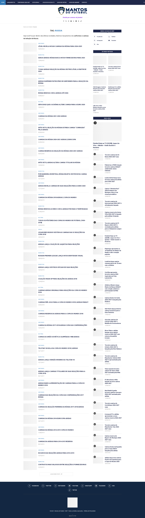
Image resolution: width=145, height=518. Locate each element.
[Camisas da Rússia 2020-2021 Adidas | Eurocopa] (30, 140)
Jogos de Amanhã (74, 2)
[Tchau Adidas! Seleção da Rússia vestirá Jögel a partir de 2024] (30, 70)
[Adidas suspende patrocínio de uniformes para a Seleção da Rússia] (30, 82)
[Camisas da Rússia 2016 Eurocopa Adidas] (30, 419)
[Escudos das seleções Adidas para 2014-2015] (30, 454)
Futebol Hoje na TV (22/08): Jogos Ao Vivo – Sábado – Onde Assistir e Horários (99, 69)
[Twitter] (66, 21)
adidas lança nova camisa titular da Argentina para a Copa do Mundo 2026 (113, 459)
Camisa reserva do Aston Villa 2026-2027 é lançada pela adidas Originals (113, 214)
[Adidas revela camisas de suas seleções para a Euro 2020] (30, 186)
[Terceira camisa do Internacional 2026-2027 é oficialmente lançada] (98, 203)
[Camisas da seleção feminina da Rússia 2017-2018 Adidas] (30, 407)
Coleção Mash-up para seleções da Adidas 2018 (57, 279)
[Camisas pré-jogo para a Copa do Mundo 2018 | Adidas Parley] (30, 303)
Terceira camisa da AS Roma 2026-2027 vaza (114, 67)
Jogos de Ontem (61, 2)
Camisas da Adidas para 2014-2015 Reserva (55, 441)
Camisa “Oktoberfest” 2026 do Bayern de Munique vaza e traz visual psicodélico (112, 191)
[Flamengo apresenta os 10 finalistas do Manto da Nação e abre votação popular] (98, 251)
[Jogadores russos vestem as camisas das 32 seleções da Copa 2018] (30, 233)
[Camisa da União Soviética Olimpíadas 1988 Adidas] (30, 337)
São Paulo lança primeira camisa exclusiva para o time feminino (113, 310)
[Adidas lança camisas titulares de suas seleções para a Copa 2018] (30, 372)
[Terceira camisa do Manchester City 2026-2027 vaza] (98, 427)
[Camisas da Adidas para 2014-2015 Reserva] (30, 442)
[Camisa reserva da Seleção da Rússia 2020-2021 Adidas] (30, 151)
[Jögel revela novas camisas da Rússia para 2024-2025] (30, 47)
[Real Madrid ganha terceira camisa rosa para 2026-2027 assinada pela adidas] (98, 393)
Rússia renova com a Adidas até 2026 (53, 93)
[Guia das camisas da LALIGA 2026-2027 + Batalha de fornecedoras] (98, 322)
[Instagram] (68, 21)
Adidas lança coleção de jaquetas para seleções (59, 244)
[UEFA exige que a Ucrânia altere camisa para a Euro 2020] (30, 105)
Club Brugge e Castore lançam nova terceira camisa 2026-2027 (99, 88)
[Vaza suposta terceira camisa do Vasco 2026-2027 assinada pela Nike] (98, 371)
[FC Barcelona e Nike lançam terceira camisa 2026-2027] (98, 382)
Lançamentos (11, 2)
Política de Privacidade (89, 511)
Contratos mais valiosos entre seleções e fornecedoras (62, 464)
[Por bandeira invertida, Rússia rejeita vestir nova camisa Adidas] (30, 175)
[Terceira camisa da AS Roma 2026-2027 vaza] (115, 60)
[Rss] (78, 21)
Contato (84, 2)
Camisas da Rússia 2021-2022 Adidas (52, 116)
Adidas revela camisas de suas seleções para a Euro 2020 (61, 186)
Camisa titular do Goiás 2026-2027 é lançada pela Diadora (113, 299)
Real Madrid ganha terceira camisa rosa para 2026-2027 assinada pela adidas (113, 393)
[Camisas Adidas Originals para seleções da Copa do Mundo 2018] (30, 291)
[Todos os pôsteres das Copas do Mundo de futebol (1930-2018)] (30, 221)
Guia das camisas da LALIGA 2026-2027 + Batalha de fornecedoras (113, 321)
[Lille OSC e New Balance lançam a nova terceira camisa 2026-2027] (99, 99)
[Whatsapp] (73, 21)
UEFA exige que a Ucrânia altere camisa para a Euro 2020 (61, 104)
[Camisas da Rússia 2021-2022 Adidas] (30, 117)
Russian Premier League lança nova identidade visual (60, 255)
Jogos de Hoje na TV (48, 2)
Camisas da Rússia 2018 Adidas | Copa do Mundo (57, 197)
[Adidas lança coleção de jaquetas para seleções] (30, 245)
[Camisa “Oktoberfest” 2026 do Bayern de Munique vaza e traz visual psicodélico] (98, 191)
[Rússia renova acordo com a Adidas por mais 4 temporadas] (30, 209)
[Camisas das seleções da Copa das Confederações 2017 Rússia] (30, 396)
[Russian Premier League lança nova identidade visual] (30, 256)
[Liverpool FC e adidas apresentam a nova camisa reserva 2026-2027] (98, 416)
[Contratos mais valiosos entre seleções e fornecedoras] (30, 465)
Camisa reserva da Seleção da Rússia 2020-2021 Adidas (60, 151)
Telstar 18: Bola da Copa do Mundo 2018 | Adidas (58, 348)
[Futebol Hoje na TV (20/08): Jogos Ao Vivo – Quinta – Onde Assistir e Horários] (98, 238)
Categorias (35, 2)
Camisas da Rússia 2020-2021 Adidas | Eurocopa (57, 139)
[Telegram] (76, 21)
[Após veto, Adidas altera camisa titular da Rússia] (30, 163)
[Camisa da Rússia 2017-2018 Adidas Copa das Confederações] (30, 326)
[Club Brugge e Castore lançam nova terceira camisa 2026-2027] (99, 80)
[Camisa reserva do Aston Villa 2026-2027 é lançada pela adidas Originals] (98, 214)
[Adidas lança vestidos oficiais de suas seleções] (30, 268)
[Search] (144, 2)
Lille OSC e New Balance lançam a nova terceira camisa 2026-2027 (99, 108)
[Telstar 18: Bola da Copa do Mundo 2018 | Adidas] (30, 349)
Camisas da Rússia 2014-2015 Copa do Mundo (56, 430)
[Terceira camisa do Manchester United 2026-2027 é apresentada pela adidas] (98, 358)
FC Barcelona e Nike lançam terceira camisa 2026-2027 (112, 381)
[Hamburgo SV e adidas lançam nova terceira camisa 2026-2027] (115, 80)
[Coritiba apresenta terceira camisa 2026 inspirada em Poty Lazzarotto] (98, 274)
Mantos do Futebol (27, 26)
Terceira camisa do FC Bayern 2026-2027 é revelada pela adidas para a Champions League (113, 226)
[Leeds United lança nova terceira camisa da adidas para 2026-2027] (98, 180)
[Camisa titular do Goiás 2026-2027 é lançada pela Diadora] (98, 300)
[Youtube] (71, 21)
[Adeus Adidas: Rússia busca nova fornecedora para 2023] (30, 58)
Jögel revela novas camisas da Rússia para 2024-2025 (60, 46)
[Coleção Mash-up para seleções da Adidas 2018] (30, 279)
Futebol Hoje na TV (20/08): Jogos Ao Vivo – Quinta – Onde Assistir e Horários (113, 238)
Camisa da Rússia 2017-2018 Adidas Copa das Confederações (62, 325)
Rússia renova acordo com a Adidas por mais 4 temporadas (63, 209)
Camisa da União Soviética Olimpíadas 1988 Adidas (58, 337)
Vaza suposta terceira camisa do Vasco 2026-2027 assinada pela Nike (112, 370)
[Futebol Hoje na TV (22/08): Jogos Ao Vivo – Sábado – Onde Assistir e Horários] (99, 60)
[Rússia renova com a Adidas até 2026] (30, 94)
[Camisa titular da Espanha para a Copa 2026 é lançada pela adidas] (98, 449)
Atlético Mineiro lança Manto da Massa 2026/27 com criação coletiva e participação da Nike (113, 287)
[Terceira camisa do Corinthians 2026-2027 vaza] (98, 405)
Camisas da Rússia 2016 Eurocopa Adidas (54, 418)
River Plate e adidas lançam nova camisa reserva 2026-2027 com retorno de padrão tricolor (112, 334)
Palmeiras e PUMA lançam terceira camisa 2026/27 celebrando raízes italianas (113, 167)
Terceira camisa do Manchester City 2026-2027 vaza (112, 427)
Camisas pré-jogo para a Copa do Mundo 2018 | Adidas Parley (63, 302)
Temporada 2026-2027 (24, 2)
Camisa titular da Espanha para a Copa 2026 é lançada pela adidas (113, 448)
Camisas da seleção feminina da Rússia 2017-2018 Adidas (61, 407)
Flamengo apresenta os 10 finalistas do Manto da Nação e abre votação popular (113, 251)
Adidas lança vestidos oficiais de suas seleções (58, 267)
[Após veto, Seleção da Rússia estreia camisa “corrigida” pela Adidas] (30, 128)
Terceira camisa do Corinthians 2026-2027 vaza (112, 405)
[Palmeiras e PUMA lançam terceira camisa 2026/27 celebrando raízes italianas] (98, 167)
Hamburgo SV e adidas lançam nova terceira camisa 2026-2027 (114, 88)
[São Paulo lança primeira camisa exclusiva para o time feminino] (98, 311)
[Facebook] (63, 21)
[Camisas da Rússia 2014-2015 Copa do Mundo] (30, 430)
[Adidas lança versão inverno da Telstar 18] (30, 360)
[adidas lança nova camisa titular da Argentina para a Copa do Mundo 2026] (98, 460)
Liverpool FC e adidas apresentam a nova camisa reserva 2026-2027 (113, 416)
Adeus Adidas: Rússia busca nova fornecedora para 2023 (61, 58)
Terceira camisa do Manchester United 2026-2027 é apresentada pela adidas (113, 358)
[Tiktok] (81, 21)
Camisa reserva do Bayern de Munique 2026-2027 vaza (113, 437)
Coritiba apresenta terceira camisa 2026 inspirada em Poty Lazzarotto (111, 275)
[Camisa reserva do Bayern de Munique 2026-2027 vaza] (98, 438)
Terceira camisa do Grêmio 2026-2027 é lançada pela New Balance (113, 347)
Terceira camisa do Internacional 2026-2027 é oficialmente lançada (113, 203)
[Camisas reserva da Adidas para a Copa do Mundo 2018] (30, 314)
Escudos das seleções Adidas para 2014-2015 (56, 453)
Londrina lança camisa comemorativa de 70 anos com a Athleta (113, 263)
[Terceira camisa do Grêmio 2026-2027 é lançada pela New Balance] (98, 347)
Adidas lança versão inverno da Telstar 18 (56, 360)
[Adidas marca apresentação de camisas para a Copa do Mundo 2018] (30, 384)
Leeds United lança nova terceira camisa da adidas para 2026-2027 (113, 179)
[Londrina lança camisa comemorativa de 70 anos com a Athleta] (98, 264)
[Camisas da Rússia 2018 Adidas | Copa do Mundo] (30, 198)
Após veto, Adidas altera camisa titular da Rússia (59, 162)
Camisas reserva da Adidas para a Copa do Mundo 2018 (60, 313)
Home (2, 2)
